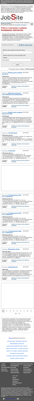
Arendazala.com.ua (17, 382)
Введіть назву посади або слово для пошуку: (14, 50)
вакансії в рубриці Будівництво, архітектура (19, 326)
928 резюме (23, 24)
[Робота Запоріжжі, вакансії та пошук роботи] (12, 17)
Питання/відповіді (5, 367)
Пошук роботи (26, 372)
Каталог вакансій (27, 370)
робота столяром (12, 351)
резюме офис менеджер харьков (17, 341)
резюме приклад (23, 351)
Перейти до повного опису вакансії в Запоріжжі (20, 87)
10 (16, 313)
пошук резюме (4, 395)
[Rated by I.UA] (24, 399)
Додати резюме (27, 365)
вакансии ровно (23, 348)
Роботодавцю (4, 370)
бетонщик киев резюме (17, 353)
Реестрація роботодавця (17, 363)
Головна (3, 363)
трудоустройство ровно (17, 358)
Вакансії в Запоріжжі (5, 22)
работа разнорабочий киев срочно (17, 346)
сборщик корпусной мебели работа (17, 355)
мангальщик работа (12, 348)
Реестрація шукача (28, 363)
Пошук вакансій (27, 369)
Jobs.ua (10, 338)
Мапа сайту (4, 369)
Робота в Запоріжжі (6, 387)
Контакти (3, 365)
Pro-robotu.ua (15, 379)
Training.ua (15, 381)
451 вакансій (17, 24)
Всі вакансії (26, 367)
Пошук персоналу (15, 372)
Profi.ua (14, 384)
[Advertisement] (17, 179)
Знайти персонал (25, 45)
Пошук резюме (14, 369)
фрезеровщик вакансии (17, 343)
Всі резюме (13, 367)
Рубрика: (5, 57)
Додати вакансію (15, 365)
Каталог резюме (15, 370)
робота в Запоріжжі (9, 6)
